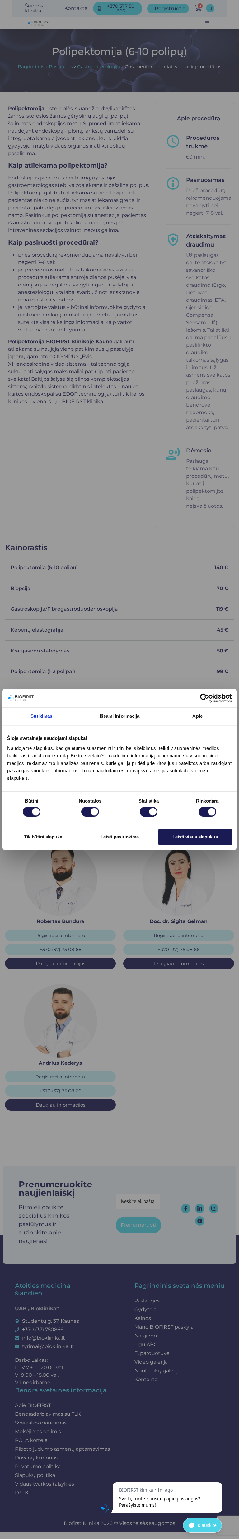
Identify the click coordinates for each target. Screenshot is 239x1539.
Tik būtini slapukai (43, 836)
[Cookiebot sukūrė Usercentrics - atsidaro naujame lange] (204, 698)
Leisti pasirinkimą (120, 836)
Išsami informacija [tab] (120, 716)
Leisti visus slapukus (195, 836)
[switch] (90, 812)
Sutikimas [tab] (41, 716)
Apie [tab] (197, 716)
